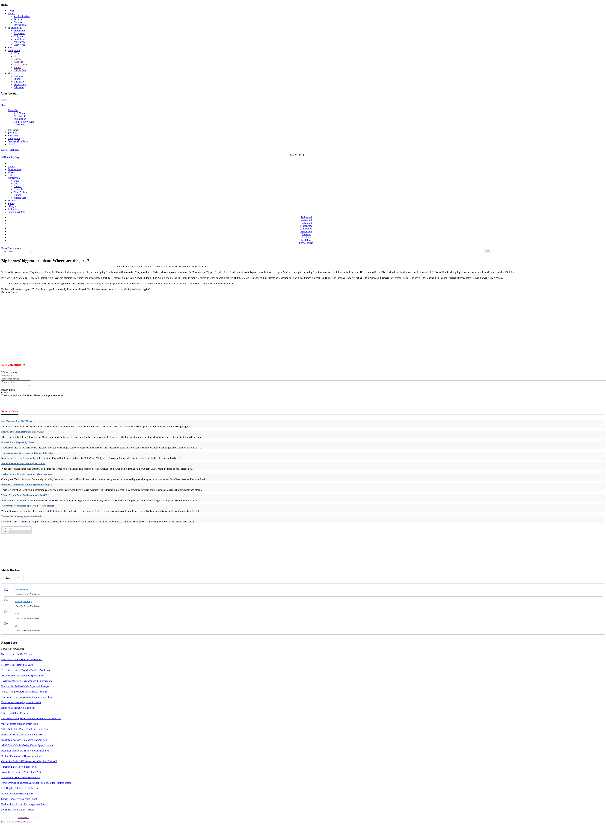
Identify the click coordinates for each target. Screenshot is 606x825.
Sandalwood (20, 39)
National (18, 22)
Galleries (306, 234)
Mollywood (20, 42)
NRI (10, 47)
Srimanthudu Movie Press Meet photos (20, 777)
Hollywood (19, 44)
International (20, 25)
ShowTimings (306, 243)
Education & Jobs (16, 212)
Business (18, 76)
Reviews (306, 237)
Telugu (7, 578)
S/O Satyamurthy (23, 601)
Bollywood (19, 33)
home (3, 822)
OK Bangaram (22, 589)
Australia (18, 61)
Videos (11, 172)
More (10, 73)
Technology (20, 84)
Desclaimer (27, 822)
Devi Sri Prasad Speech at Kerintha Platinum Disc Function (31, 718)
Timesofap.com (23, 817)
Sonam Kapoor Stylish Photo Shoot (19, 799)
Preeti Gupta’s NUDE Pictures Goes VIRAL (23, 734)
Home (11, 10)
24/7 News (19, 113)
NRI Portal (19, 116)
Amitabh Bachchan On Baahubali (18, 707)
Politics (11, 13)
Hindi (29, 578)
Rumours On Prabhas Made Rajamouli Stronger (26, 484)
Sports (17, 78)
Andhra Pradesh (22, 16)
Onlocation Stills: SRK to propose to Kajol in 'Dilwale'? (29, 761)
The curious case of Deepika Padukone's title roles (27, 453)
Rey (17, 614)
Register (5, 105)
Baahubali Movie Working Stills (17, 793)
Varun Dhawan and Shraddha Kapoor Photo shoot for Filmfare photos (36, 782)
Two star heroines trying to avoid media (22, 516)
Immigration (14, 50)
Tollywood (19, 30)
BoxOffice (306, 240)
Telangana (19, 19)
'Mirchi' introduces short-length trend (19, 723)
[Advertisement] (58, 255)
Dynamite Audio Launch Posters (17, 809)
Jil (16, 626)
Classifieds (19, 124)
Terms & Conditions (14, 822)
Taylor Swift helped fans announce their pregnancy (27, 474)
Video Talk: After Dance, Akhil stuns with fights (25, 729)
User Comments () (14, 364)
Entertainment (14, 27)
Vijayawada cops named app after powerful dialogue (28, 505)
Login (4, 99)
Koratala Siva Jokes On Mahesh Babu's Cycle (24, 740)
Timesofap (13, 110)
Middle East (20, 70)
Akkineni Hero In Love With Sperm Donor (23, 463)
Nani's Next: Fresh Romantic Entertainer (22, 431)
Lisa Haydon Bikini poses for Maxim (19, 788)
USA (16, 53)
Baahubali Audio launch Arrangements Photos (24, 804)
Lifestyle (12, 206)
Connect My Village (24, 121)
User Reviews (35, 594)
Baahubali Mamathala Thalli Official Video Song (25, 750)
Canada (17, 59)
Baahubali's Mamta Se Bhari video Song (21, 756)
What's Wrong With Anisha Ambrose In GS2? (25, 495)
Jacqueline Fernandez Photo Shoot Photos (22, 772)
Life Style (19, 81)
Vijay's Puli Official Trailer (14, 713)
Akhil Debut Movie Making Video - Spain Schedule (27, 745)
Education (19, 87)
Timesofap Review (22, 594)
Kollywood (19, 36)
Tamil (18, 578)
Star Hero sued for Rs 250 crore (18, 421)
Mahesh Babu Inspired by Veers (17, 442)
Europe (17, 67)
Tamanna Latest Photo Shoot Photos (19, 766)
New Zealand (20, 64)
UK (16, 56)
